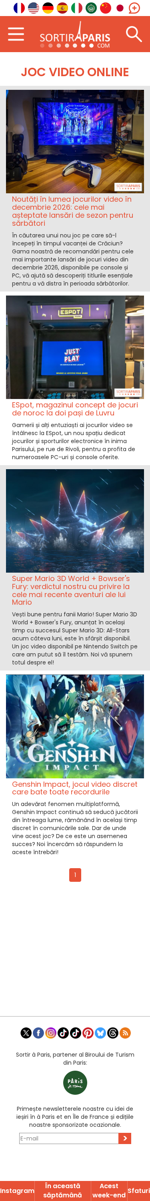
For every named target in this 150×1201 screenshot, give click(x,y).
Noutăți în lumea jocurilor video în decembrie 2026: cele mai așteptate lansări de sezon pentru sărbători (72, 211)
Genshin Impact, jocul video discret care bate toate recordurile (75, 788)
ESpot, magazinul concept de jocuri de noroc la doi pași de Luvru (75, 409)
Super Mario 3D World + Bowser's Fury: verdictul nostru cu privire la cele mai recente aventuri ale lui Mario (71, 590)
